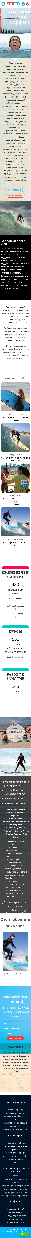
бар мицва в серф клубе (15, 1192)
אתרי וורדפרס (7, 1229)
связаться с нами (15, 1222)
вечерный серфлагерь (15, 1113)
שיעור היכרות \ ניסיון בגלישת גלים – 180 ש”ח (15, 544)
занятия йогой (15, 1162)
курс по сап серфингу (15, 1152)
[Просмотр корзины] (28, 4)
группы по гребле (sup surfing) (15, 1156)
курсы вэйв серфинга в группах (15, 1148)
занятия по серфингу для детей (15, 1118)
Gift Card (15, 1182)
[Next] (4, 953)
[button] (3, 4)
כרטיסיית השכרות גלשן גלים (15, 417)
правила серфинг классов (15, 1129)
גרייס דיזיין (20, 1229)
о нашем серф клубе (15, 1209)
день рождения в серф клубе (15, 1185)
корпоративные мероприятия (15, 1195)
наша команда (15, 1212)
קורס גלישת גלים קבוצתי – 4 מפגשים (15, 500)
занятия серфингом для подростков (15, 1124)
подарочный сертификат (15, 1179)
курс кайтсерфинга (15, 1159)
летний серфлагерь (15, 1109)
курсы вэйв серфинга (15, 1143)
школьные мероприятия (15, 1189)
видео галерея (15, 1219)
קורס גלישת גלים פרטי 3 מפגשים (15, 457)
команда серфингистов (15, 1215)
